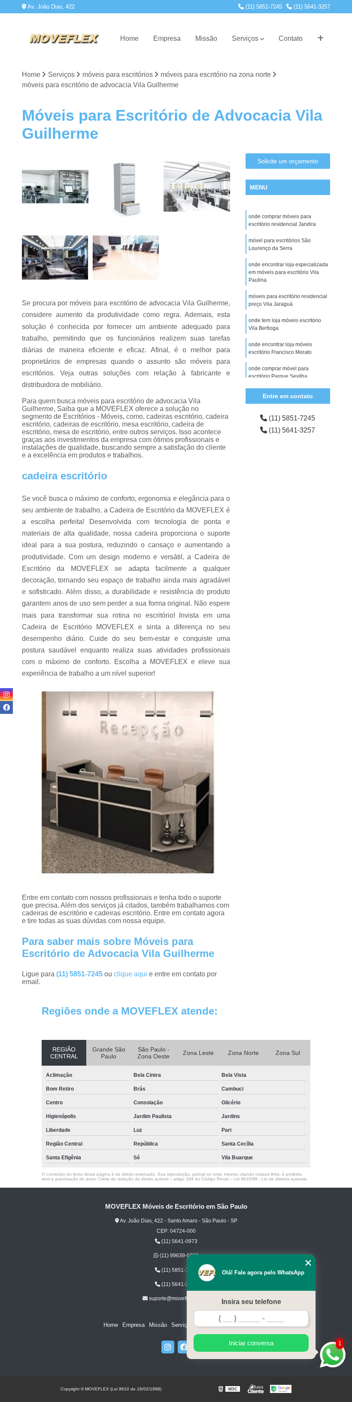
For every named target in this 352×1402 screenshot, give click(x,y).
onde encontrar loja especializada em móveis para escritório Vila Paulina (288, 272)
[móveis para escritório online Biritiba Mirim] (55, 186)
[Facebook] (184, 1347)
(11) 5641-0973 (178, 1241)
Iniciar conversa (251, 1343)
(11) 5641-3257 (311, 6)
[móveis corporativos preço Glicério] (197, 186)
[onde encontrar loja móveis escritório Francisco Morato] (55, 257)
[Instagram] (167, 1347)
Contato (291, 38)
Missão (206, 38)
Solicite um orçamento (288, 161)
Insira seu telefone (251, 1301)
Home (129, 38)
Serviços (245, 38)
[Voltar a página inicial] (63, 38)
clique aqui (130, 974)
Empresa (167, 38)
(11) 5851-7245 (263, 6)
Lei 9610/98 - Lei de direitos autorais (270, 1178)
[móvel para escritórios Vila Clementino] (126, 257)
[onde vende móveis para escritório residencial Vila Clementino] (126, 186)
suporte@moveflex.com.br (179, 1298)
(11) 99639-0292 (178, 1256)
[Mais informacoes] (320, 38)
